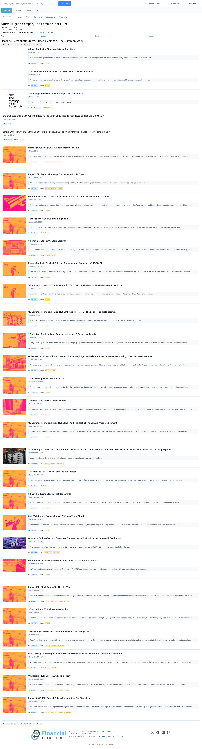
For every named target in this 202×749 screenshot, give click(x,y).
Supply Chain (67, 712)
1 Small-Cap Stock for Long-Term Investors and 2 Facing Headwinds (62, 334)
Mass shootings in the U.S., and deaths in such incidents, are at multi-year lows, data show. (66, 458)
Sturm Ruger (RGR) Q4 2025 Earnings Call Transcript (55, 93)
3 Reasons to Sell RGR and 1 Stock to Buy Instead (52, 471)
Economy (47, 370)
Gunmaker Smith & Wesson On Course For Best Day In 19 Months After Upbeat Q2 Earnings (74, 538)
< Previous (5, 45)
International (50, 17)
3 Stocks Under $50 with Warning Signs (48, 218)
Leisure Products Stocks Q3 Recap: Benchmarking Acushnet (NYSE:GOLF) (65, 263)
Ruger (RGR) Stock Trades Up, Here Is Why (49, 587)
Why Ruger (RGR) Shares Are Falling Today (49, 676)
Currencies (38, 17)
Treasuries (63, 17)
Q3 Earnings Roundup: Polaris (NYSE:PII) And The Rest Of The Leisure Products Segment (72, 312)
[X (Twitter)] (152, 735)
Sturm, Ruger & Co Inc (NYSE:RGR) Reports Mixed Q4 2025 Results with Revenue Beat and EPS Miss (53, 116)
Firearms (47, 63)
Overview (18, 17)
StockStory (34, 63)
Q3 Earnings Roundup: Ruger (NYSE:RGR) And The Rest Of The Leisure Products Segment (72, 423)
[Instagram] (168, 735)
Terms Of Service (117, 736)
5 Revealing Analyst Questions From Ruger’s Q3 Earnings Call (58, 631)
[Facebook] (157, 735)
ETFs (29, 10)
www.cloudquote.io (108, 731)
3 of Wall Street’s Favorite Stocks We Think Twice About (56, 516)
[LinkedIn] (163, 735)
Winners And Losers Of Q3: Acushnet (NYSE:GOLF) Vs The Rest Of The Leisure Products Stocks (76, 285)
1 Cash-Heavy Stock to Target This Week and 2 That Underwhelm (60, 71)
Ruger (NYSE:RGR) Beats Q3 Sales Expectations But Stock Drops (60, 698)
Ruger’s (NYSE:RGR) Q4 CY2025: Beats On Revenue (53, 147)
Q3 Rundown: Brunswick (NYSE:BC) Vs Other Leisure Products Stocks (63, 560)
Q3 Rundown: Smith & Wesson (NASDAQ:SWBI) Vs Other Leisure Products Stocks (68, 196)
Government (59, 463)
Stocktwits (9, 139)
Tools (39, 10)
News (28, 17)
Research (151, 36)
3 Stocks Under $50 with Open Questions (49, 609)
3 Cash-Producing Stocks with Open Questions (51, 49)
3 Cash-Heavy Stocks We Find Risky (46, 378)
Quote (43, 36)
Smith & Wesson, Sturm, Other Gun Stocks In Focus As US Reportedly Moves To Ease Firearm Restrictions (56, 132)
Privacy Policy (102, 736)
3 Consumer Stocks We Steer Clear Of (47, 241)
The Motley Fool (35, 107)
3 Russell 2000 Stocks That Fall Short (47, 400)
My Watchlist (175, 4)
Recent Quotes (155, 4)
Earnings (50, 107)
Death (46, 463)
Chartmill (8, 123)
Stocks (18, 10)
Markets (7, 10)
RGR (69, 24)
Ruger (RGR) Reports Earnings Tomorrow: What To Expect (57, 174)
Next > (39, 45)
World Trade (56, 552)
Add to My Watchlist (46, 32)
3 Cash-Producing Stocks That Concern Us (49, 494)
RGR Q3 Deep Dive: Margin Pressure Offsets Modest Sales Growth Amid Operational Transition (75, 653)
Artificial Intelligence (50, 162)
